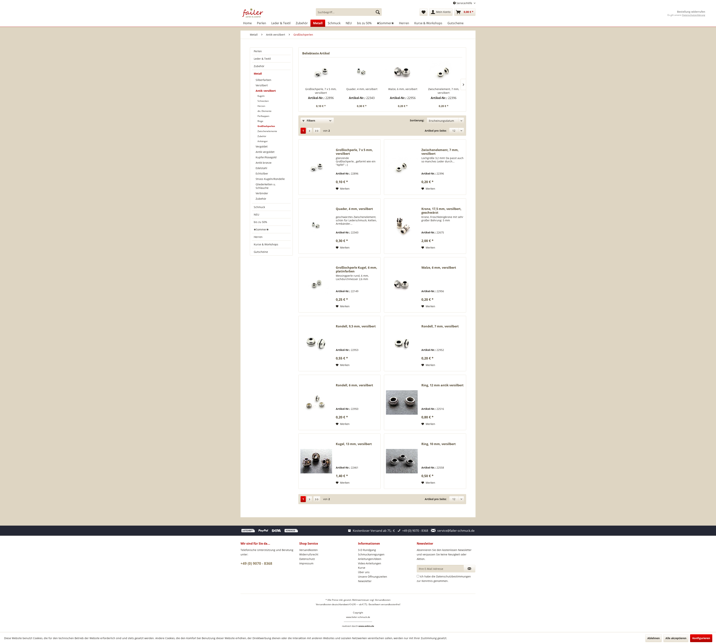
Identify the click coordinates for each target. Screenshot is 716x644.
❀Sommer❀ (261, 229)
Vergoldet (262, 146)
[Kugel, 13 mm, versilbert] (316, 461)
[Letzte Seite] (316, 131)
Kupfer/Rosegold (266, 157)
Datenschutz (307, 559)
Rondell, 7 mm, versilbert (440, 326)
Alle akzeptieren (675, 638)
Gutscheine (261, 252)
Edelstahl (261, 168)
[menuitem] (349, 12)
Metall (258, 73)
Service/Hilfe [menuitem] (464, 3)
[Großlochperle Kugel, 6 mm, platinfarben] (316, 285)
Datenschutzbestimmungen (453, 576)
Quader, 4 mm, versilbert (361, 89)
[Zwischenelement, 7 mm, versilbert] (443, 72)
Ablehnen (653, 638)
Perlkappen (263, 116)
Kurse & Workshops (266, 244)
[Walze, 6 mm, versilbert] (402, 72)
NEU (256, 214)
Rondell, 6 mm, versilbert (354, 385)
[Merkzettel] (424, 12)
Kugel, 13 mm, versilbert (354, 444)
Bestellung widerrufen (691, 11)
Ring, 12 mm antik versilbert (442, 385)
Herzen (261, 106)
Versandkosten (308, 550)
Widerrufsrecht (308, 554)
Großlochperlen (266, 126)
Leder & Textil (262, 58)
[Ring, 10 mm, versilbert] (402, 461)
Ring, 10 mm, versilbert (438, 444)
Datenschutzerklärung (693, 15)
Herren (258, 237)
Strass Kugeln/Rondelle (270, 179)
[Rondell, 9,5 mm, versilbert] (316, 343)
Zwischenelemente (267, 131)
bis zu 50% (260, 222)
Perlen (258, 51)
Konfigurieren (701, 638)
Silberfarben (263, 80)
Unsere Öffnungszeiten (372, 576)
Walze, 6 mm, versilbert (402, 89)
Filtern (310, 120)
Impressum (306, 563)
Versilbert (262, 85)
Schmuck (259, 207)
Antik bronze (263, 162)
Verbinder (262, 193)
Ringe (260, 121)
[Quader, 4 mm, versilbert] (362, 72)
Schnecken (263, 101)
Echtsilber (262, 173)
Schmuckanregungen (371, 554)
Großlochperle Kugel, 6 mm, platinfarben (356, 269)
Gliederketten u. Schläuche (266, 186)
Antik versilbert (266, 90)
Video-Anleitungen (369, 563)
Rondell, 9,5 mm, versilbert (356, 326)
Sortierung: (417, 120)
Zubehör (259, 66)
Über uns (364, 572)
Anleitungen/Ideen (369, 559)
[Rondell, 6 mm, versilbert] (316, 402)
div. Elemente (264, 111)
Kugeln (261, 96)
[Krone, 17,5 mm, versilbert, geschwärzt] (402, 226)
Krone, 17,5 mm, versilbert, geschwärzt (441, 210)
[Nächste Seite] (309, 131)
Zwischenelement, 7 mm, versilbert (443, 91)
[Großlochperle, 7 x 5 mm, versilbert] (321, 72)
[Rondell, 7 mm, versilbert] (402, 343)
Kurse (361, 567)
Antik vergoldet (265, 152)
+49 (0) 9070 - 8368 (256, 563)
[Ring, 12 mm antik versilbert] (402, 402)
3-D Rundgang (367, 550)
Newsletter (365, 581)
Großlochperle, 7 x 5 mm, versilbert (320, 91)
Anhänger (262, 141)
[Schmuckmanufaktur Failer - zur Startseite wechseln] (252, 13)
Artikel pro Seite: (436, 130)
